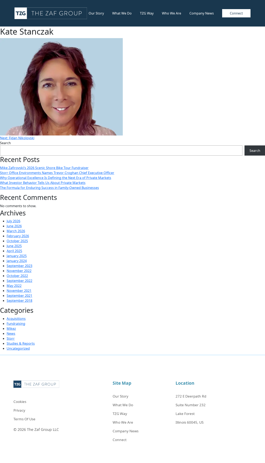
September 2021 (19, 295)
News (11, 333)
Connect (236, 13)
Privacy (19, 410)
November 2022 (19, 270)
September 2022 (19, 280)
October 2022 (17, 275)
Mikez (11, 328)
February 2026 (18, 236)
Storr (11, 338)
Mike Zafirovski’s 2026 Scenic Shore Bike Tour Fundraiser (44, 168)
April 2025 (14, 251)
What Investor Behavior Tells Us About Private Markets (43, 182)
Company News (201, 13)
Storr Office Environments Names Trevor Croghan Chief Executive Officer (57, 172)
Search (5, 143)
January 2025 (17, 256)
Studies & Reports (21, 343)
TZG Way (147, 13)
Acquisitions (16, 318)
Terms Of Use (24, 419)
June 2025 (14, 246)
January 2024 (17, 261)
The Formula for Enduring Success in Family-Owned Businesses (49, 187)
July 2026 (13, 221)
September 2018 (19, 300)
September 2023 (19, 266)
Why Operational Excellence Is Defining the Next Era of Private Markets (55, 177)
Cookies (19, 401)
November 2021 (19, 290)
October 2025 (17, 241)
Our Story (96, 13)
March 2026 (16, 231)
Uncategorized (18, 348)
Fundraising (16, 323)
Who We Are (171, 13)
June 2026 (14, 226)
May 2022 (14, 285)
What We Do (122, 13)
